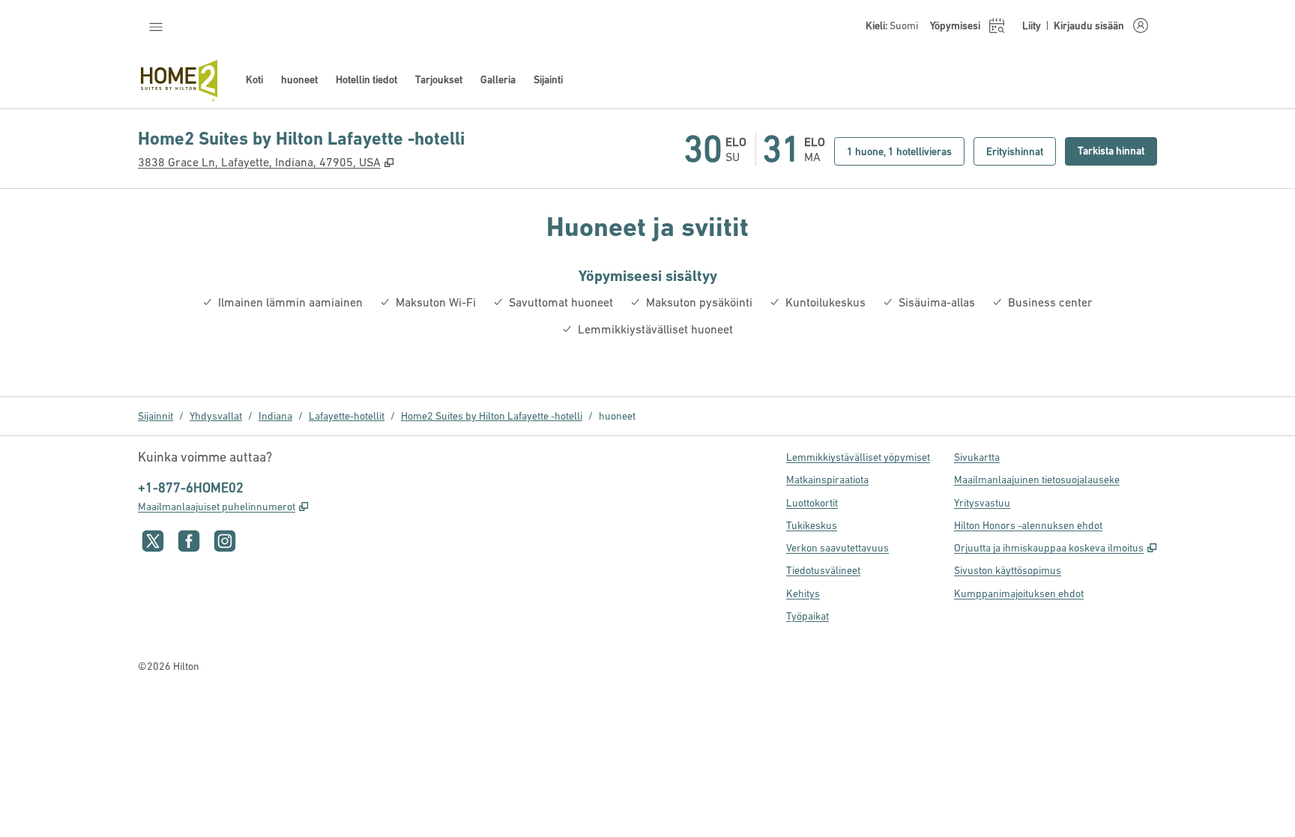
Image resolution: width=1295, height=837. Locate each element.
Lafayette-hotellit (346, 416)
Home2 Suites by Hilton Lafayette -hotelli (491, 416)
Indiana (275, 416)
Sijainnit (155, 416)
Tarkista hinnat (1117, 150)
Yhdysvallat (216, 416)
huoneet (617, 416)
